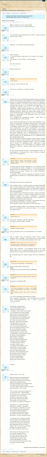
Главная (41, 454)
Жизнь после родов (8, 20)
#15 (44, 282)
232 (8, 311)
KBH (5, 308)
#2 (44, 40)
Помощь (38, 454)
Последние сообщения (12, 10)
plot (5, 27)
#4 (44, 65)
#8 (44, 155)
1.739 (8, 59)
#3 (44, 50)
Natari (5, 57)
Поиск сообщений (5, 10)
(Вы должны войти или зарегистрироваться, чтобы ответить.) (34, 447)
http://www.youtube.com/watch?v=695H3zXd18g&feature (22, 26)
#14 (44, 271)
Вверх (43, 454)
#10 (44, 211)
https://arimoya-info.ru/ (22, 15)
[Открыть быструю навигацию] (44, 451)
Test (2, 454)
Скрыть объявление (44, 15)
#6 (44, 85)
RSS (45, 454)
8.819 (8, 266)
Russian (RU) (5, 454)
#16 (44, 302)
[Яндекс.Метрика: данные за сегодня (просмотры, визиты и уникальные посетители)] (20, 455)
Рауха (5, 81)
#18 (44, 370)
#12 (44, 233)
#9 (44, 178)
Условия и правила (43, 455)
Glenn (5, 37)
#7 (44, 95)
